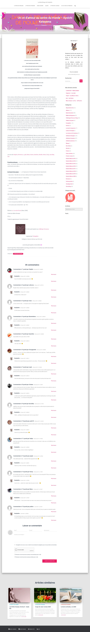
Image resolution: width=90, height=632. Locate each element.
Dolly (47, 154)
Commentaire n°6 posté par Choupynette (24, 349)
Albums (46, 5)
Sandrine (36, 154)
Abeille (40, 154)
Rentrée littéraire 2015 (71, 163)
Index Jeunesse (13, 629)
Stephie (15, 154)
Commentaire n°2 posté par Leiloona (23, 285)
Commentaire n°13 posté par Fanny (23, 471)
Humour (68, 125)
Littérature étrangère (30, 5)
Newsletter (32, 629)
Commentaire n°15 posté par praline (23, 506)
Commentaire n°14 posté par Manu (23, 489)
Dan (8, 156)
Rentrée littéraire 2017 (71, 168)
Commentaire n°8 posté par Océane (23, 384)
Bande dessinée (40, 5)
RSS (39, 629)
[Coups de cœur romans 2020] (45, 595)
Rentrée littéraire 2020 (71, 176)
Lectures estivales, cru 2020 (68, 606)
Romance (68, 178)
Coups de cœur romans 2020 (43, 606)
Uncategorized (69, 183)
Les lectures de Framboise (66, 5)
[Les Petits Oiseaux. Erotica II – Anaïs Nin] (19, 595)
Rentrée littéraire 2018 (71, 171)
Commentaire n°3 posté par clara (22, 300)
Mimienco (20, 154)
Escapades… (68, 123)
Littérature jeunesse (54, 5)
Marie (28, 154)
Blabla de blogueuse (70, 115)
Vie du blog (68, 186)
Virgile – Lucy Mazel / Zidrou (72, 95)
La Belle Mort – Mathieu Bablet (72, 90)
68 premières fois (70, 107)
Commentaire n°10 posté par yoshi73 (23, 421)
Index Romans (23, 629)
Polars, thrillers (69, 153)
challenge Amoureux (43, 229)
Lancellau (51, 154)
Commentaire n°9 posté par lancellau (23, 403)
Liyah (25, 154)
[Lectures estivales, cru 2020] (71, 595)
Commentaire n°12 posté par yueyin (23, 456)
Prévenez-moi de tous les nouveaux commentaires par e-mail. (28, 554)
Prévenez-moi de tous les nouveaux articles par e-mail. (26, 557)
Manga (67, 143)
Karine (31, 154)
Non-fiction (68, 145)
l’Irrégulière (35, 236)
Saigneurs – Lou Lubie (71, 93)
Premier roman (69, 156)
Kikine (44, 154)
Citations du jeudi (69, 120)
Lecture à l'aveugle (70, 130)
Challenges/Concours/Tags (72, 117)
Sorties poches (69, 181)
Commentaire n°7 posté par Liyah (22, 367)
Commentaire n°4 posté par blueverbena (24, 316)
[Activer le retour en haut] (87, 629)
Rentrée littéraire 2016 (71, 166)
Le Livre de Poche (16, 210)
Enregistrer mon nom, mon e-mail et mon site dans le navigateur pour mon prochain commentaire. (36, 544)
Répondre (54, 274)
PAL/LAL (67, 148)
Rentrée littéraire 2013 (71, 158)
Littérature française (18, 5)
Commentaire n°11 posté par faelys (23, 438)
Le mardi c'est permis (70, 128)
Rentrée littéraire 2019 (71, 173)
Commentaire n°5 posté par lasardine (23, 334)
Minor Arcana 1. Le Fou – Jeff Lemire (74, 100)
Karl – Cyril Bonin (69, 98)
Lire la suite (24, 616)
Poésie (67, 150)
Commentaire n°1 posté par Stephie (23, 269)
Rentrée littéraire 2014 (71, 161)
